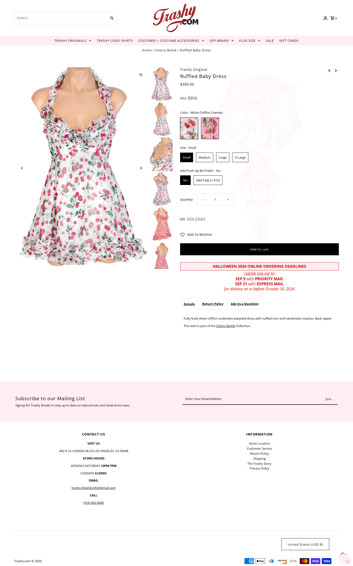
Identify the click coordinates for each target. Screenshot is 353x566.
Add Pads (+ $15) (208, 180)
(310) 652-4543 (93, 502)
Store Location (259, 443)
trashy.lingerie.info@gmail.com (94, 488)
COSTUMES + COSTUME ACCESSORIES (168, 40)
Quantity (186, 199)
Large (223, 157)
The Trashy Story (259, 463)
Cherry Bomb (166, 50)
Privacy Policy (259, 468)
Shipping (259, 458)
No (185, 180)
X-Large (240, 157)
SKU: (183, 98)
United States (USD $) (305, 544)
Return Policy (212, 304)
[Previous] (22, 168)
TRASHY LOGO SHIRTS (115, 40)
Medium (205, 157)
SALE (270, 40)
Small (186, 157)
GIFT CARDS (288, 40)
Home (147, 50)
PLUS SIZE (247, 40)
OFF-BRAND (219, 40)
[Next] (141, 168)
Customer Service (259, 448)
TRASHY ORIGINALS (70, 40)
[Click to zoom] (141, 75)
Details (189, 304)
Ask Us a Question (245, 304)
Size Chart (196, 218)
